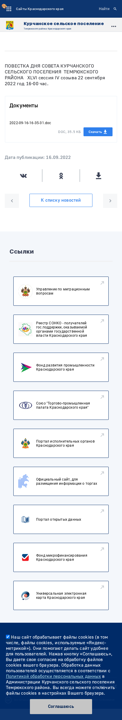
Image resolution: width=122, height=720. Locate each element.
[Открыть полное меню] (113, 25)
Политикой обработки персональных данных (53, 676)
